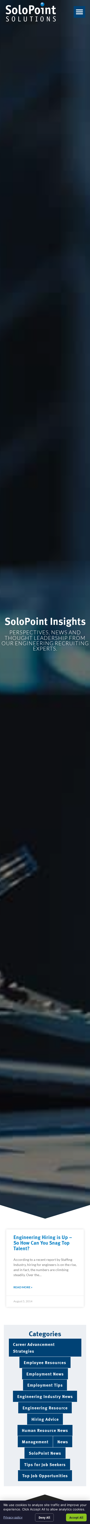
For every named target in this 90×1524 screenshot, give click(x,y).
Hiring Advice (45, 1419)
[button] (79, 12)
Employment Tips (45, 1385)
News (62, 1441)
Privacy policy (13, 1517)
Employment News (45, 1374)
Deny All (44, 1517)
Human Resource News (45, 1430)
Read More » (22, 1287)
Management (35, 1441)
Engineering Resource (45, 1408)
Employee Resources (45, 1362)
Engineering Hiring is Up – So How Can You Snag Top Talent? (42, 1242)
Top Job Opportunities (45, 1475)
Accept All (76, 1517)
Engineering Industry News (45, 1396)
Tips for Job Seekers (45, 1464)
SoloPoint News (45, 1453)
